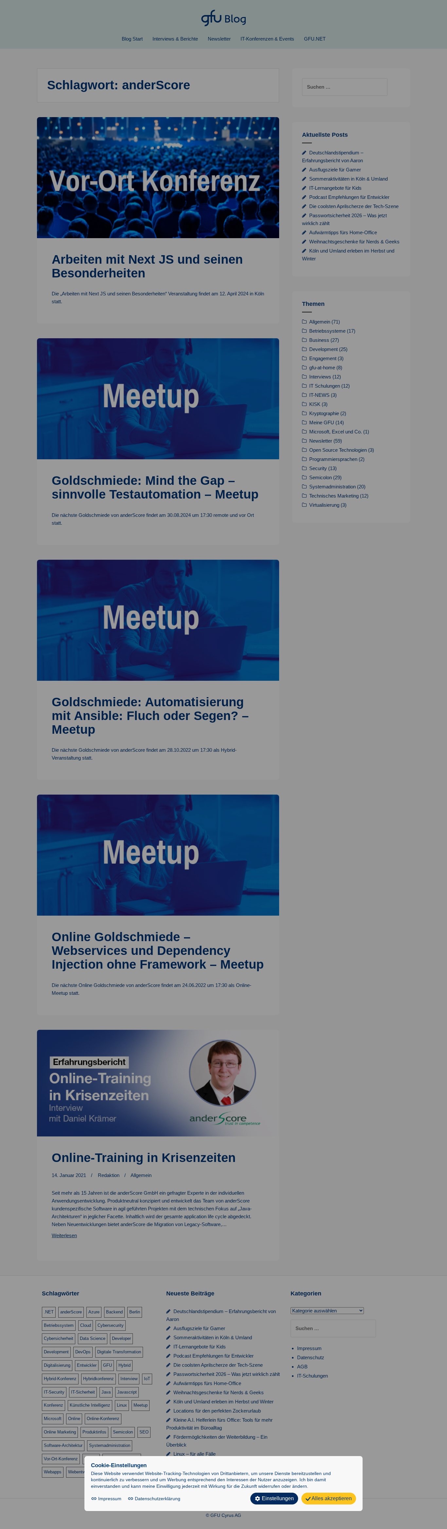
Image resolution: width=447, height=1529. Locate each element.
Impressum (110, 1498)
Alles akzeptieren (331, 1498)
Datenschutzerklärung (157, 1498)
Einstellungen (277, 1498)
